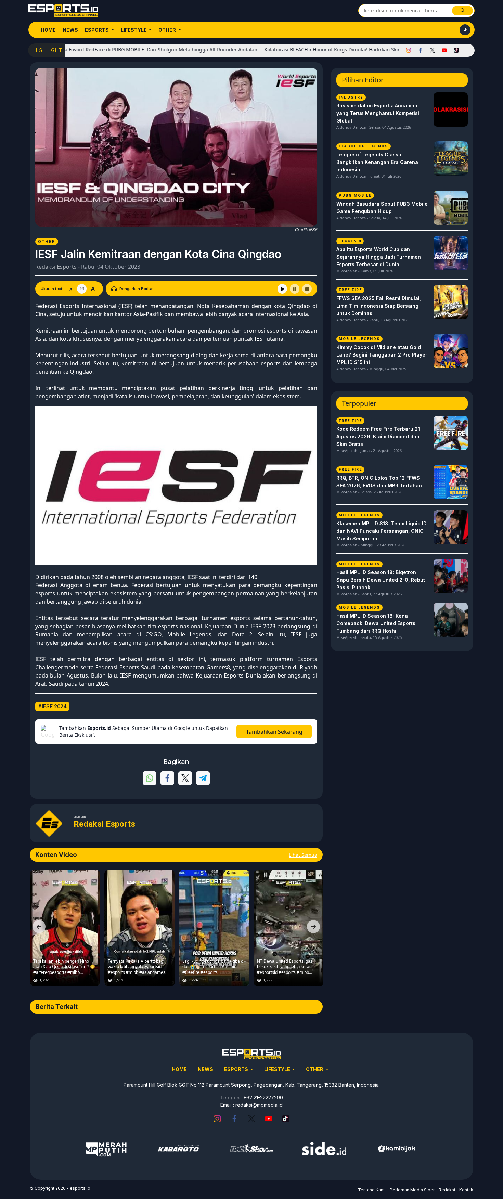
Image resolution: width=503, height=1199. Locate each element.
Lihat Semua (303, 855)
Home (48, 30)
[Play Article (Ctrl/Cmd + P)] (282, 289)
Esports (97, 30)
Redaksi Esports (56, 266)
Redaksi (447, 1189)
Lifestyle (134, 30)
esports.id (80, 1188)
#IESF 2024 (52, 706)
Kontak (466, 1189)
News (70, 30)
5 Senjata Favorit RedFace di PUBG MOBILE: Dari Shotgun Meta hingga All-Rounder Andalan (117, 49)
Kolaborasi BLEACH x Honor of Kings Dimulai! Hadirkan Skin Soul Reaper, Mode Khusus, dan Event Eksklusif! (354, 49)
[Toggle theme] (465, 29)
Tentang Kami (372, 1189)
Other (167, 30)
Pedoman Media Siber (412, 1189)
